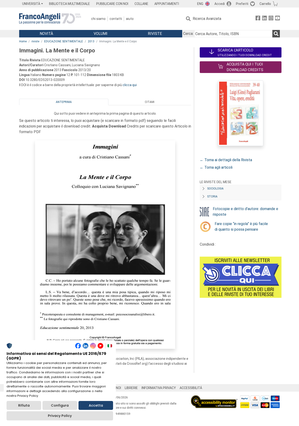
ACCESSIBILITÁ (191, 388)
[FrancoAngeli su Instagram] (271, 19)
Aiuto (130, 19)
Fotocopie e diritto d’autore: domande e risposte (245, 212)
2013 (91, 41)
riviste (35, 41)
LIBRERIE (131, 388)
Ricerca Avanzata (207, 18)
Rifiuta (24, 405)
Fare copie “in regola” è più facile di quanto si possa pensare (241, 227)
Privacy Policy (60, 415)
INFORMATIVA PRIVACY (159, 388)
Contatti (116, 19)
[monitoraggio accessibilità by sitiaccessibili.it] (214, 398)
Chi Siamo (98, 19)
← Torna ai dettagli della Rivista (226, 160)
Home (23, 41)
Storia (212, 196)
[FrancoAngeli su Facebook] (258, 19)
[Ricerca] (276, 33)
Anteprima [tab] (64, 102)
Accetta (96, 405)
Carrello (265, 4)
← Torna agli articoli (216, 167)
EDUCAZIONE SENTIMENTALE (63, 41)
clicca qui (130, 85)
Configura (60, 405)
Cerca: (188, 33)
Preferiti (242, 4)
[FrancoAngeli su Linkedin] (264, 19)
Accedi (219, 4)
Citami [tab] (149, 102)
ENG (200, 4)
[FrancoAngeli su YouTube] (277, 19)
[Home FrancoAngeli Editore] (50, 19)
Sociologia (215, 188)
